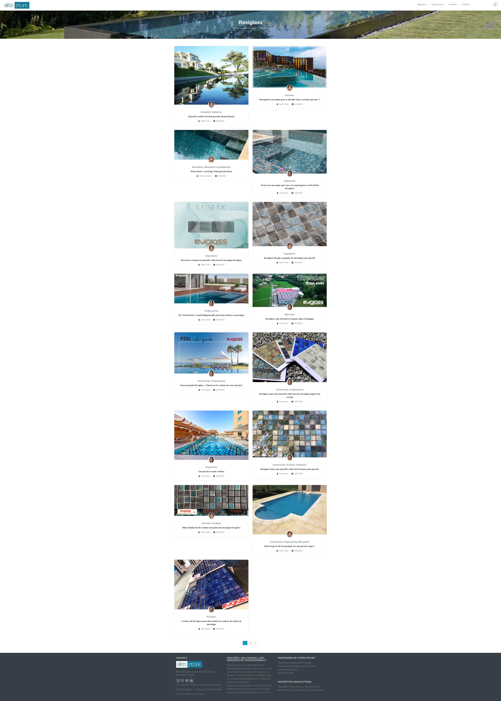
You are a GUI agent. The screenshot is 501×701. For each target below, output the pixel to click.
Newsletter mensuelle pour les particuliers (299, 686)
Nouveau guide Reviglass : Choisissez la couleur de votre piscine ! (211, 385)
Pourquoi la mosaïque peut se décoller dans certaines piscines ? (289, 99)
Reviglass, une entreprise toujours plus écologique (290, 319)
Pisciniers (289, 95)
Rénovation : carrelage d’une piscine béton (211, 171)
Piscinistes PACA (286, 672)
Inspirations (290, 180)
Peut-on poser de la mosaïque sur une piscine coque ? (289, 546)
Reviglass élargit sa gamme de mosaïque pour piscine (289, 258)
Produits (291, 464)
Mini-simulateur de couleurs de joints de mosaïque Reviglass (211, 527)
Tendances (216, 112)
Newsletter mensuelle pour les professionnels (300, 690)
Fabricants (290, 314)
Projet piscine (211, 310)
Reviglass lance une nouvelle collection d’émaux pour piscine (289, 469)
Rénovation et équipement (217, 167)
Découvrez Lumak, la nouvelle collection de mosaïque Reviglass (211, 260)
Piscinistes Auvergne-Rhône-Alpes (294, 662)
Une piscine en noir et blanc (211, 471)
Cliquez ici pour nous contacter (206, 684)
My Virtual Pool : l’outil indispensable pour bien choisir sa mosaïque (211, 315)
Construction (204, 380)
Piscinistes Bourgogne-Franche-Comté (296, 666)
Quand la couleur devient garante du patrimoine (211, 116)
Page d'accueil (240, 28)
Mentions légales (184, 689)
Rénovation (197, 167)
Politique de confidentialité (208, 689)
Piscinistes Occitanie (288, 669)
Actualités (205, 112)
